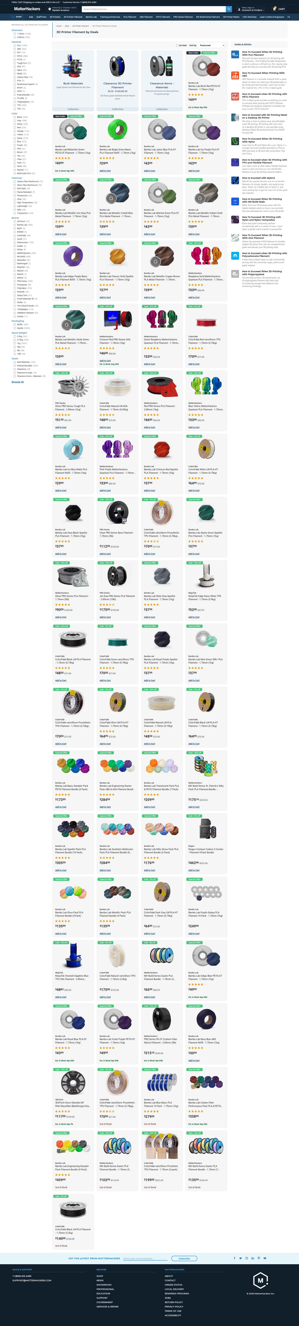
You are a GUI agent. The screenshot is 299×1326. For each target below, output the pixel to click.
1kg (22, 343)
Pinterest (258, 1258)
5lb (20, 350)
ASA (21, 66)
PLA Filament (129, 17)
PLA (22, 45)
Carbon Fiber (25, 77)
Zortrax (22, 316)
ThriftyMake (25, 309)
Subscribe (184, 1258)
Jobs (168, 1298)
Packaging (18, 321)
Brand (15, 217)
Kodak (21, 246)
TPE (21, 109)
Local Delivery (174, 1289)
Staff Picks (41, 17)
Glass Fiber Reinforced (29, 185)
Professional (105, 1289)
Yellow (23, 134)
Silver (21, 166)
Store (67, 26)
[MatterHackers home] (27, 9)
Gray (22, 120)
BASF (21, 228)
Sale (31, 17)
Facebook (234, 1258)
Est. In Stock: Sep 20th (153, 1061)
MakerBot (23, 260)
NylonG (22, 271)
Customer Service (71, 2)
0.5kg (22, 336)
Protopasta (24, 285)
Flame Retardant (26, 192)
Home (59, 26)
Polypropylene (25, 102)
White (22, 124)
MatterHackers (26, 253)
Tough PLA (24, 63)
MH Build (24, 256)
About (169, 1276)
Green (22, 138)
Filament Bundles (27, 365)
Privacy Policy (174, 1306)
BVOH (21, 88)
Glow (21, 199)
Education (103, 1293)
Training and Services (110, 17)
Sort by (192, 45)
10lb (21, 354)
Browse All (18, 382)
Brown (22, 152)
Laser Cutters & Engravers (272, 17)
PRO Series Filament (183, 17)
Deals (15, 358)
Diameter (17, 30)
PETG (22, 56)
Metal (22, 73)
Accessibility (173, 1315)
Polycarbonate (25, 95)
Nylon (22, 70)
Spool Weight (19, 332)
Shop (100, 1276)
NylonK (22, 274)
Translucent (25, 213)
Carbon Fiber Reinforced (30, 181)
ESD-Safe (23, 188)
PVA (20, 80)
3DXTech (23, 221)
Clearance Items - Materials (31, 376)
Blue (22, 141)
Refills (22, 324)
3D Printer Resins (231, 17)
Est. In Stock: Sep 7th (64, 1124)
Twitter (240, 1258)
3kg (21, 347)
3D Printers (55, 17)
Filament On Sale (27, 373)
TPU (21, 105)
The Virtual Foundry (28, 306)
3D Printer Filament (73, 17)
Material (16, 42)
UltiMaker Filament (27, 313)
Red (21, 127)
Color (15, 113)
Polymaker (24, 288)
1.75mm (24, 34)
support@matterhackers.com (31, 1280)
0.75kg (23, 340)
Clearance (24, 369)
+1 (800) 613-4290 (88, 2)
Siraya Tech (24, 295)
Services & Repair (107, 1306)
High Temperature (27, 202)
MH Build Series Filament (208, 17)
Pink (21, 149)
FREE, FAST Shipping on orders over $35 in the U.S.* (36, 2)
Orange (23, 131)
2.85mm (23, 37)
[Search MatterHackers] (229, 9)
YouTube (265, 1258)
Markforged (24, 263)
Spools (23, 328)
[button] (62, 9)
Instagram (246, 1258)
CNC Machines (249, 17)
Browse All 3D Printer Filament (30, 25)
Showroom (104, 1284)
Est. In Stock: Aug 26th (109, 364)
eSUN (22, 239)
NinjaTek (23, 267)
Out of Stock (106, 1124)
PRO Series (25, 281)
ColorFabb (24, 235)
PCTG (21, 59)
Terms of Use (173, 1311)
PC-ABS (22, 98)
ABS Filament (146, 17)
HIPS (21, 91)
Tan (21, 156)
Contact (170, 1280)
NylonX (22, 278)
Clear (21, 159)
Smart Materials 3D (27, 299)
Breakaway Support (27, 84)
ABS (21, 49)
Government (105, 1302)
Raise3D (23, 292)
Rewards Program (177, 1293)
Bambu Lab (91, 17)
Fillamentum (25, 242)
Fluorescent (24, 195)
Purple (22, 145)
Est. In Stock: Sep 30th (197, 107)
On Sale (183, 45)
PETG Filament (163, 17)
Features (17, 178)
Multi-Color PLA (26, 173)
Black (22, 117)
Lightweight (24, 206)
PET (21, 52)
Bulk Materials (26, 362)
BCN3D (22, 232)
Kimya (21, 249)
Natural (22, 170)
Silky (21, 210)
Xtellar (21, 302)
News (100, 1280)
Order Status (173, 1284)
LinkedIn (252, 1258)
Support (102, 1298)
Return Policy (174, 1302)
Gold (21, 163)
